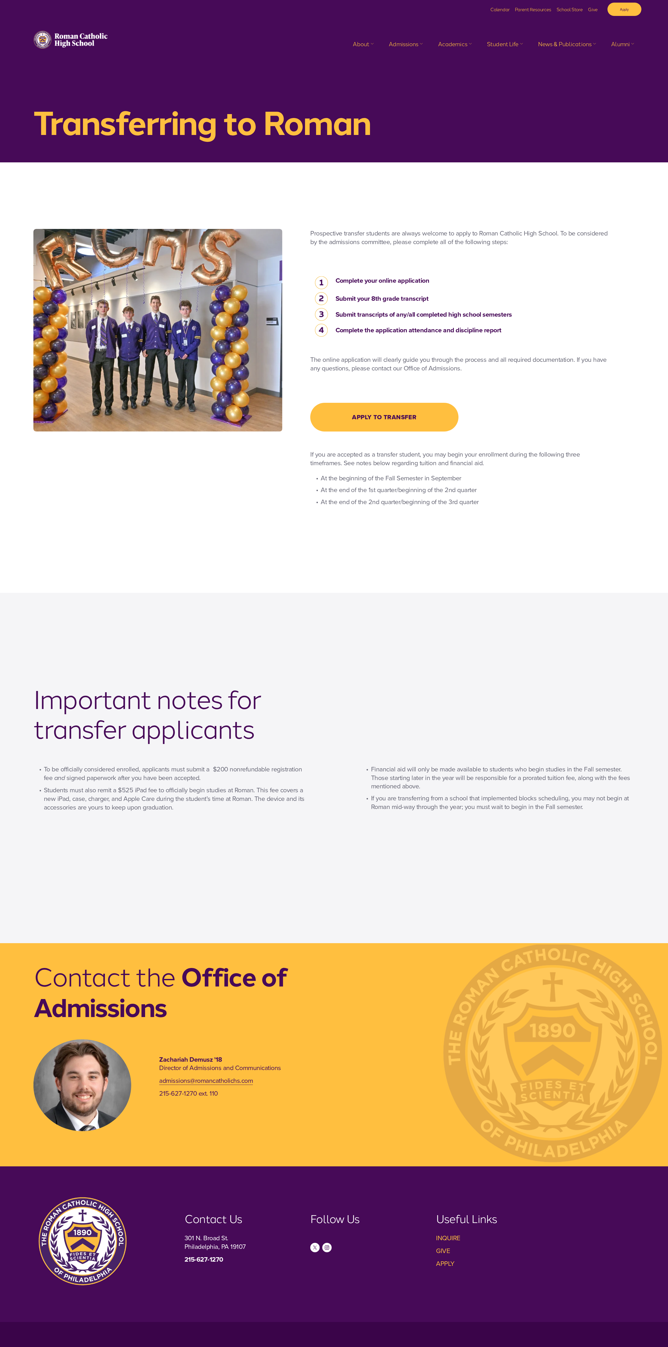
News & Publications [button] (565, 44)
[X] (315, 1247)
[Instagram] (327, 1247)
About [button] (361, 44)
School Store (570, 9)
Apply (624, 9)
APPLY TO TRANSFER (384, 417)
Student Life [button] (502, 44)
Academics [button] (452, 44)
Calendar (500, 9)
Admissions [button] (403, 44)
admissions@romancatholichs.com (206, 1080)
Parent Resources (533, 9)
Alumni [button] (620, 44)
